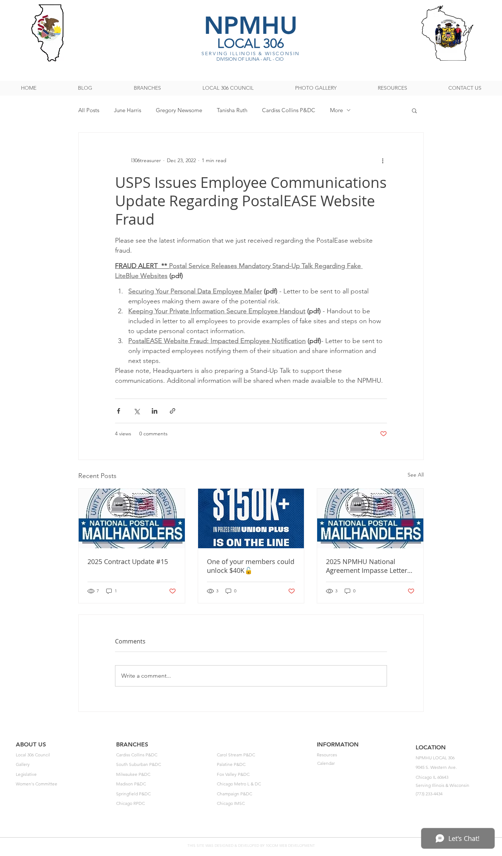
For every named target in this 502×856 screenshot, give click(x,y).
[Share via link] (172, 410)
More (336, 110)
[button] (414, 110)
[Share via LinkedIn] (154, 410)
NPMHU (250, 25)
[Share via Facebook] (118, 410)
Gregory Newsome (179, 110)
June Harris (127, 110)
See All (416, 474)
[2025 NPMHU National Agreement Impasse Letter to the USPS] (370, 518)
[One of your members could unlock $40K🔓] (251, 518)
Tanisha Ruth (232, 110)
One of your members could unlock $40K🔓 (250, 566)
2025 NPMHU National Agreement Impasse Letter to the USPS (366, 566)
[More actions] (382, 160)
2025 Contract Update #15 (127, 561)
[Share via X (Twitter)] (136, 410)
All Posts (88, 110)
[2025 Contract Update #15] (132, 518)
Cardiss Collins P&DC (288, 110)
